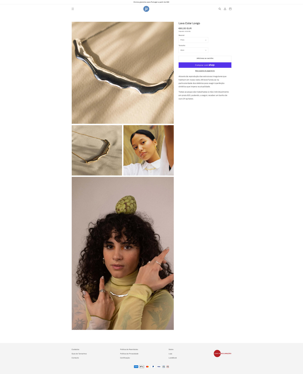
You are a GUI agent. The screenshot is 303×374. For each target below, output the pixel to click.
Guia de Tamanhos (79, 354)
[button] (72, 8)
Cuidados (75, 349)
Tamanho (182, 45)
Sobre (171, 349)
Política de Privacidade (129, 354)
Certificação (125, 358)
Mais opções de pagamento (205, 71)
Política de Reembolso (129, 349)
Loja (170, 354)
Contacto (75, 358)
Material (181, 35)
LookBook (173, 358)
